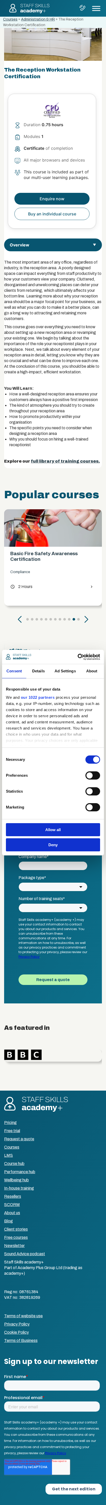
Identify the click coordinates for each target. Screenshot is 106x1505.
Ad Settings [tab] (65, 671)
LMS (8, 1155)
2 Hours (21, 586)
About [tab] (92, 671)
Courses (10, 19)
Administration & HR (38, 19)
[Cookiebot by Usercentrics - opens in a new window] (77, 657)
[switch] (92, 775)
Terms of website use (23, 1316)
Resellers (12, 1196)
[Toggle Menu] (96, 8)
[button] (20, 619)
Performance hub (19, 1172)
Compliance (20, 572)
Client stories (16, 1229)
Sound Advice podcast (24, 1254)
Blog (8, 1221)
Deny (53, 845)
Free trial (12, 1131)
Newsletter (14, 1245)
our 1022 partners (38, 697)
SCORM (12, 1204)
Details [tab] (38, 671)
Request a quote (19, 1139)
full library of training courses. (65, 461)
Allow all (53, 830)
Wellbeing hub (16, 1180)
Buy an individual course (52, 213)
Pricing (10, 1122)
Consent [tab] (14, 671)
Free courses (16, 1237)
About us (12, 1213)
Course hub (14, 1163)
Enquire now (52, 198)
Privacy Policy (17, 1324)
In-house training (19, 1188)
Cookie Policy (16, 1332)
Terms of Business (21, 1340)
